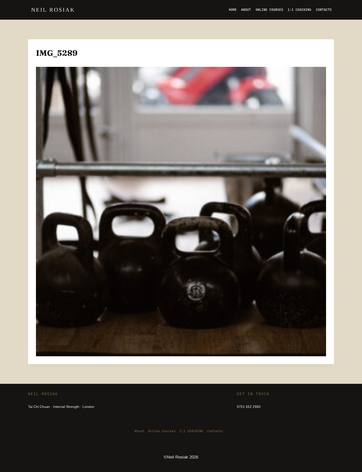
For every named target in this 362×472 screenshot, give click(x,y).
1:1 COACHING (299, 10)
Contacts (215, 431)
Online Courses (162, 431)
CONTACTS (324, 10)
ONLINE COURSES (269, 10)
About (139, 431)
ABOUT (246, 10)
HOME (233, 10)
